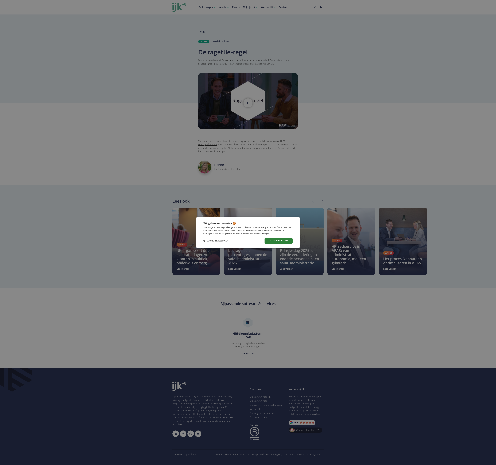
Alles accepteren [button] (278, 240)
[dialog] (248, 232)
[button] (215, 241)
